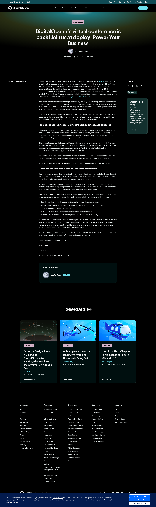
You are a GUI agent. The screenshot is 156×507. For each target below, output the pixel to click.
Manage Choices (140, 503)
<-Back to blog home (17, 81)
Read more (28, 380)
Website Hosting (97, 419)
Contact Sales (142, 2)
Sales (117, 412)
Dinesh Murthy (68, 362)
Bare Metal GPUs (50, 416)
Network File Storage (51, 458)
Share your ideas (121, 422)
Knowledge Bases (50, 409)
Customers (24, 422)
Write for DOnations (75, 419)
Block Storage (49, 454)
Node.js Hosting (97, 428)
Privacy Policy (25, 441)
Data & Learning (49, 422)
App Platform (48, 441)
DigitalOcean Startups (75, 425)
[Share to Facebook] (132, 85)
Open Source (72, 435)
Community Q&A (73, 412)
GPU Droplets (48, 412)
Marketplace (72, 441)
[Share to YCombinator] (141, 85)
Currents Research (74, 422)
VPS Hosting (96, 416)
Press (22, 435)
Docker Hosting (97, 425)
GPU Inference (97, 412)
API (45, 461)
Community (78, 22)
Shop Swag (72, 461)
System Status (120, 419)
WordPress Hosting (98, 435)
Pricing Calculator (74, 448)
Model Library (49, 428)
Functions (47, 438)
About (22, 409)
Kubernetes (48, 435)
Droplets (47, 432)
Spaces (46, 451)
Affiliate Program (26, 432)
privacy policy (58, 498)
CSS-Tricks (72, 416)
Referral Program (26, 428)
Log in (133, 8)
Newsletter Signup (74, 438)
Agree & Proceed (140, 496)
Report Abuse (120, 416)
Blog (110, 2)
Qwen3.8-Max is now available (20, 2)
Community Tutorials (75, 409)
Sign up (143, 8)
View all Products (50, 482)
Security (23, 445)
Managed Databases (51, 448)
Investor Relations (26, 448)
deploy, (102, 81)
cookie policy (106, 500)
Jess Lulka (27, 372)
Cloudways (48, 478)
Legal (22, 438)
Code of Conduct (74, 458)
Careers (122, 2)
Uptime (46, 464)
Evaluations (48, 425)
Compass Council (74, 432)
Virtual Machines (97, 438)
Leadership (24, 412)
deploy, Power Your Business (78, 97)
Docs (115, 2)
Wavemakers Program (75, 428)
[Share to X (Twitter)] (128, 85)
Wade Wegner (107, 362)
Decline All (140, 500)
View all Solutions (98, 441)
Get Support (131, 2)
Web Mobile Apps (98, 432)
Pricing (70, 445)
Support (118, 409)
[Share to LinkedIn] (137, 85)
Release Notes (73, 454)
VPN (93, 422)
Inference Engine (50, 419)
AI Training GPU (97, 409)
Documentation (73, 451)
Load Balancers (49, 445)
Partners (23, 425)
